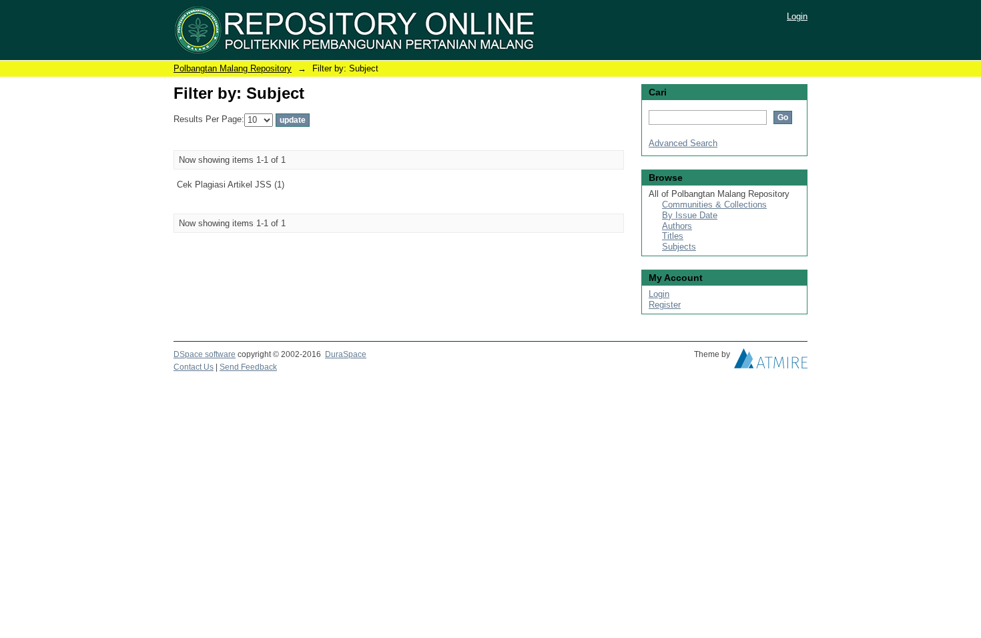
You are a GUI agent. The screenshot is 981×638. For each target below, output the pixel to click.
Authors (677, 226)
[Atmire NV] (770, 361)
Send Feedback (248, 367)
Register (665, 305)
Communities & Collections (714, 205)
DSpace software (205, 354)
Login (797, 16)
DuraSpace (345, 354)
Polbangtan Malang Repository (233, 68)
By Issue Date (689, 215)
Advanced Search (683, 143)
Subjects (679, 247)
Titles (672, 236)
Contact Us (194, 367)
